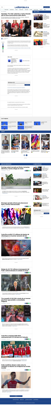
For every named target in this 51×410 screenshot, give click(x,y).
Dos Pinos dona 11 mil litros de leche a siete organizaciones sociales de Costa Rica (45, 204)
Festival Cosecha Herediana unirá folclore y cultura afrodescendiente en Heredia (45, 176)
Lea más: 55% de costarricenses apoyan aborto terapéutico (16, 87)
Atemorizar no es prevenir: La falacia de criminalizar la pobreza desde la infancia (29, 127)
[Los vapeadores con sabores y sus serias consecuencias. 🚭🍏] (35, 142)
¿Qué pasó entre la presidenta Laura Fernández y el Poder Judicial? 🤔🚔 (45, 151)
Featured (44, 23)
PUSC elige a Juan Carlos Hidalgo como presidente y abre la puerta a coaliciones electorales (46, 18)
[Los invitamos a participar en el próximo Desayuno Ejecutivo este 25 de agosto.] (25, 142)
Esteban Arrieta (6, 38)
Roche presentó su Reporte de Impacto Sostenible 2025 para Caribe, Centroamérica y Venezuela (5, 151)
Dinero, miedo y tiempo (26, 60)
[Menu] (2, 7)
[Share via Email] (3, 50)
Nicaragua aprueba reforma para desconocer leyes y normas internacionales (14, 203)
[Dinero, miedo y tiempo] (21, 61)
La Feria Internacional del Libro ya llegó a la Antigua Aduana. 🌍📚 (15, 151)
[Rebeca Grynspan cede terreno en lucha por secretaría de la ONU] (37, 190)
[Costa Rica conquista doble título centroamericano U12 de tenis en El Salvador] (16, 349)
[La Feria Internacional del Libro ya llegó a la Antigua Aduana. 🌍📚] (15, 142)
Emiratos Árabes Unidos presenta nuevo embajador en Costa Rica (45, 197)
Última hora (4, 11)
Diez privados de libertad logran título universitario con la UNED (45, 183)
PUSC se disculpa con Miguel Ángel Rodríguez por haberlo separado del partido (46, 26)
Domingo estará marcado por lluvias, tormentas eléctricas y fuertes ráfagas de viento (15, 167)
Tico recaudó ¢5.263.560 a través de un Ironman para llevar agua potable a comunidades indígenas (15, 300)
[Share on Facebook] (3, 45)
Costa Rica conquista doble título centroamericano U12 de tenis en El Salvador (14, 336)
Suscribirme (46, 213)
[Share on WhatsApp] (3, 48)
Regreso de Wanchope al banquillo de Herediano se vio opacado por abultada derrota (46, 42)
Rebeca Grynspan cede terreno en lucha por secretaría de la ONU (45, 190)
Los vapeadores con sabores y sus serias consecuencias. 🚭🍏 (35, 151)
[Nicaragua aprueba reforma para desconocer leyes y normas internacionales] (16, 216)
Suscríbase (35, 399)
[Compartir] (3, 51)
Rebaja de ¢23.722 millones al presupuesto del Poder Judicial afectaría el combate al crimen (15, 269)
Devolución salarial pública (12, 126)
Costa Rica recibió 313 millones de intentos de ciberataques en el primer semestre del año (15, 235)
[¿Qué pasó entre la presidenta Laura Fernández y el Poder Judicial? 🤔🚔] (45, 142)
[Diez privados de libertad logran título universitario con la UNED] (37, 183)
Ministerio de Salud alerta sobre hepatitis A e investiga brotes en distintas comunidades (46, 34)
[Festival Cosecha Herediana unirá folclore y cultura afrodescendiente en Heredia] (37, 176)
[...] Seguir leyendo (5, 193)
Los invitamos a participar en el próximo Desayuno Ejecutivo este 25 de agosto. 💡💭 (25, 151)
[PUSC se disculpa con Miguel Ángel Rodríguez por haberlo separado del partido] (38, 26)
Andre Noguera (4, 170)
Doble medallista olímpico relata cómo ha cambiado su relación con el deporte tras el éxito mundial (15, 366)
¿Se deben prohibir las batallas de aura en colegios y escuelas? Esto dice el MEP (45, 169)
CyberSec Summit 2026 (5, 259)
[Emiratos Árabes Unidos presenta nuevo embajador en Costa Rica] (37, 197)
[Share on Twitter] (3, 46)
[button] (46, 7)
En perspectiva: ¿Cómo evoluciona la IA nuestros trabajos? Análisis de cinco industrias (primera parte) (14, 60)
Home (2, 11)
